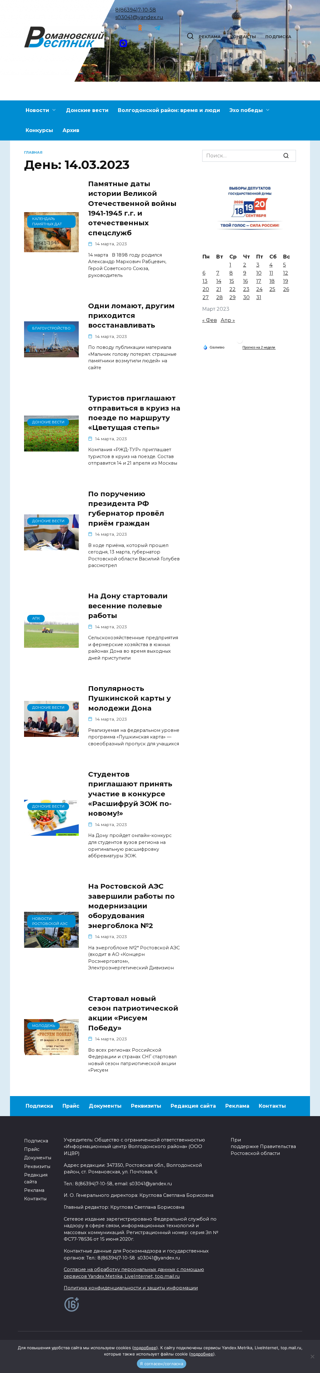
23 (246, 289)
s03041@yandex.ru (139, 17)
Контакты (243, 36)
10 (259, 273)
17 (258, 281)
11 (271, 273)
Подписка (278, 36)
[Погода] (214, 347)
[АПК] (51, 644)
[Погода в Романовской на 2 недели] (259, 347)
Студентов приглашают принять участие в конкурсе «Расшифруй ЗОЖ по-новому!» (130, 794)
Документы (105, 1106)
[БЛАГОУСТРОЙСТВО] (51, 353)
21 (218, 289)
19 (285, 281)
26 (286, 289)
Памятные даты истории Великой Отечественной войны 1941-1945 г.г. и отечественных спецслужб (132, 208)
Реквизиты (146, 1106)
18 (272, 281)
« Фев (209, 320)
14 (218, 281)
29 (232, 297)
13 (205, 281)
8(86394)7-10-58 (135, 10)
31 (258, 297)
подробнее (145, 1347)
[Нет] (312, 1356)
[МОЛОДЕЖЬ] (51, 1051)
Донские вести (87, 110)
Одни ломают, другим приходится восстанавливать (131, 315)
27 (205, 297)
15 (231, 281)
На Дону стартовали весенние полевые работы (128, 606)
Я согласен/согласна (161, 1363)
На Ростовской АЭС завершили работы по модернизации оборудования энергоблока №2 (131, 906)
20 (205, 289)
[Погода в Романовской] (239, 341)
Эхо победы (246, 110)
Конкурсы (39, 130)
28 (219, 297)
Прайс (70, 1106)
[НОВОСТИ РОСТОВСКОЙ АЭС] (51, 944)
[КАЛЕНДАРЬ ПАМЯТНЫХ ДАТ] (51, 248)
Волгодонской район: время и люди (169, 110)
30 (246, 297)
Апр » (228, 320)
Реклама (210, 36)
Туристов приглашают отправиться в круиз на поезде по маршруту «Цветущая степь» (134, 413)
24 (259, 289)
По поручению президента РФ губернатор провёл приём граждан (126, 508)
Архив (70, 130)
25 (272, 289)
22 (232, 289)
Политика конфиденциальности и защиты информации (131, 1288)
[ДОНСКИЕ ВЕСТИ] (51, 448)
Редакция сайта (193, 1106)
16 (245, 281)
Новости (37, 110)
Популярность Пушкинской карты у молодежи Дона (129, 698)
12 (285, 273)
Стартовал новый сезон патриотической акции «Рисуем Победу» (133, 1013)
